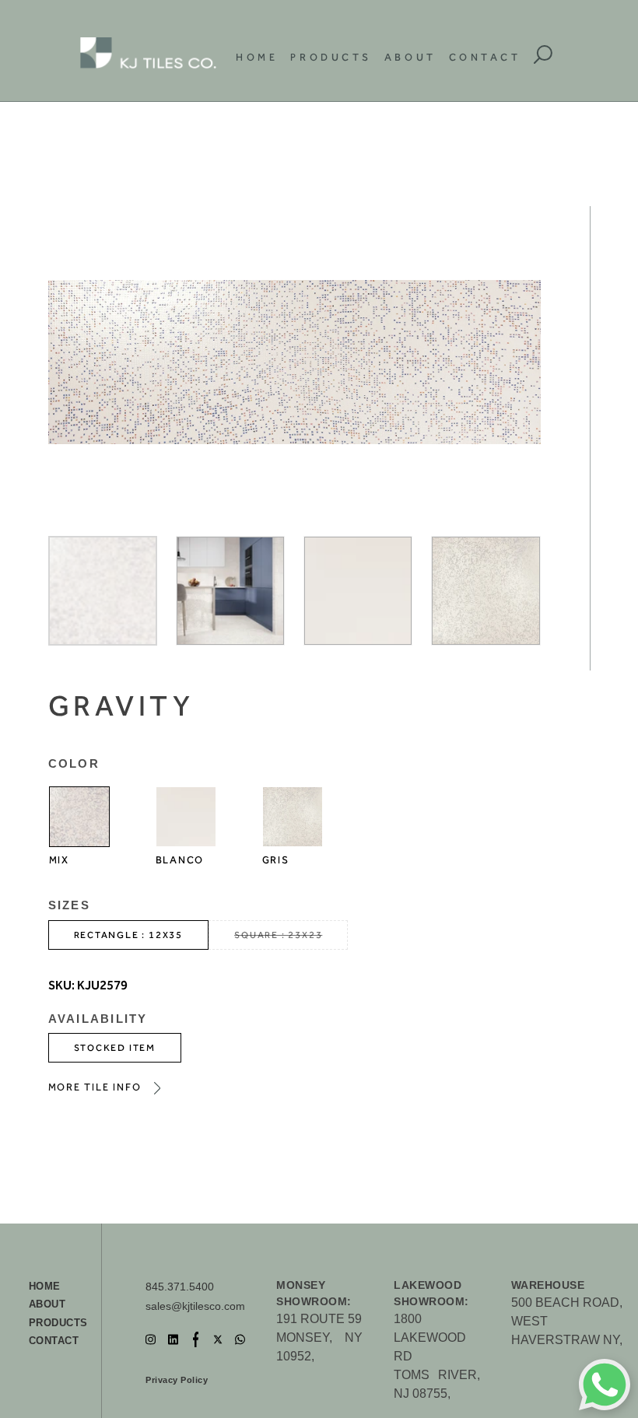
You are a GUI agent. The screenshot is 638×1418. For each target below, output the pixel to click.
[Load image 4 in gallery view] (485, 590)
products (58, 1323)
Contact (485, 57)
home (45, 1286)
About (410, 57)
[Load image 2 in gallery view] (230, 590)
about (47, 1304)
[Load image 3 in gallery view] (357, 590)
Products (330, 57)
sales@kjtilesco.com (195, 1306)
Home (257, 57)
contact (54, 1340)
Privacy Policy (176, 1380)
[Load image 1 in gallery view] (102, 590)
